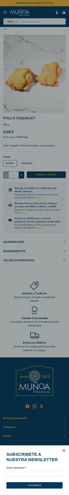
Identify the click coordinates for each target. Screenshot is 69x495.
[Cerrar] (63, 450)
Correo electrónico (15, 468)
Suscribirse (34, 485)
